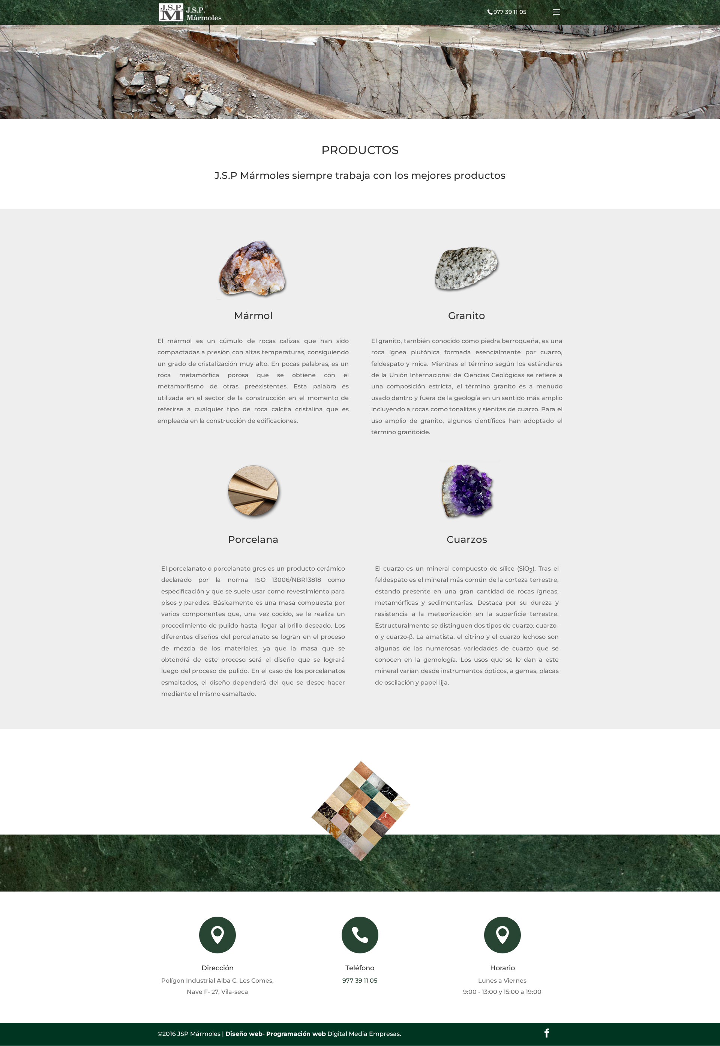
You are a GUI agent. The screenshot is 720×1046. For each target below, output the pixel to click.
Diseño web (243, 1033)
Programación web (296, 1033)
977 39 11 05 (359, 980)
